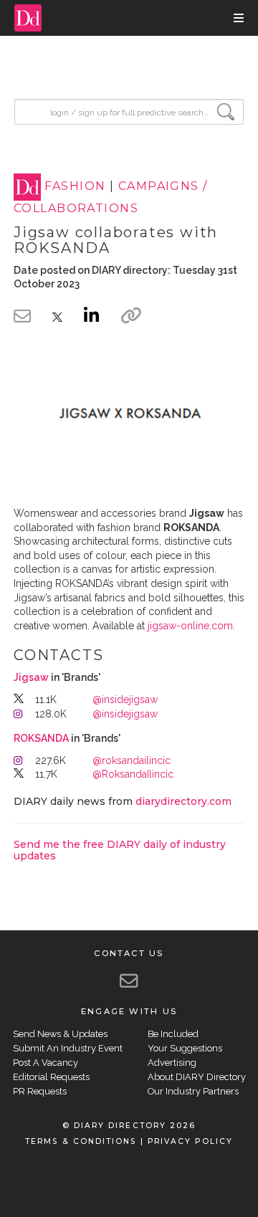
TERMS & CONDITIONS (80, 1141)
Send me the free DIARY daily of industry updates (120, 850)
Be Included (173, 1034)
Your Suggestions (185, 1048)
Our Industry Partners (193, 1091)
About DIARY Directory (197, 1077)
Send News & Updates (60, 1034)
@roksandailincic (131, 760)
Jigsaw (31, 677)
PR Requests (40, 1091)
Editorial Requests (51, 1077)
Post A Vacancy (45, 1062)
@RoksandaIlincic (132, 774)
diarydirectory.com (183, 801)
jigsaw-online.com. (191, 625)
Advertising (172, 1062)
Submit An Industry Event (68, 1048)
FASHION (74, 187)
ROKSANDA (41, 738)
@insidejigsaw (125, 699)
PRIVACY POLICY (190, 1141)
